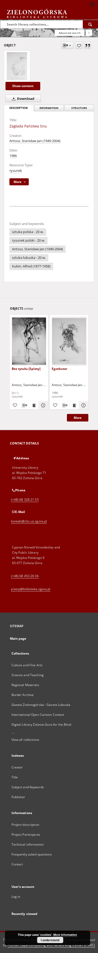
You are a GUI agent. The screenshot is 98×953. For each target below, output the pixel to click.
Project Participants (25, 834)
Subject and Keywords (27, 787)
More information (65, 935)
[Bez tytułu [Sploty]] (29, 341)
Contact (17, 864)
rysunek (15, 170)
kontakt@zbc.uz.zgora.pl (29, 521)
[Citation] (87, 45)
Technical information (27, 844)
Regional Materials (25, 685)
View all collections (25, 739)
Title (14, 777)
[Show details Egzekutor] (83, 405)
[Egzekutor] (69, 341)
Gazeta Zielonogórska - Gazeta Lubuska (40, 704)
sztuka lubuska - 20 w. (29, 257)
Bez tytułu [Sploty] (26, 368)
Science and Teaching (27, 675)
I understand (50, 940)
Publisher (18, 797)
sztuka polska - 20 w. (28, 232)
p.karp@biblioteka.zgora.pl (30, 589)
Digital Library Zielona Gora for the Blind (41, 724)
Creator (17, 767)
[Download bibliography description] (24, 405)
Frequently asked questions (31, 854)
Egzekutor (59, 368)
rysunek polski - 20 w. (28, 240)
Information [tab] (48, 108)
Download (25, 98)
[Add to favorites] (78, 45)
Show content (22, 86)
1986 (13, 156)
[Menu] (92, 4)
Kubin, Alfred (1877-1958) (31, 266)
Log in (15, 896)
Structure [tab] (79, 108)
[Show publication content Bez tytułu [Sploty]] (33, 405)
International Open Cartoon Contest (37, 714)
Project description (25, 824)
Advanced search (69, 33)
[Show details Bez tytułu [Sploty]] (42, 405)
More (78, 418)
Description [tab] (18, 108)
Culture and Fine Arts (27, 665)
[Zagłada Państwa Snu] (16, 66)
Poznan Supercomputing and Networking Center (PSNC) (51, 945)
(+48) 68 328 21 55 (25, 499)
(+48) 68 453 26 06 (25, 576)
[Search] (90, 24)
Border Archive (22, 695)
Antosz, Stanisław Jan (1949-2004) (34, 141)
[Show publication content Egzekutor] (74, 405)
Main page (18, 638)
